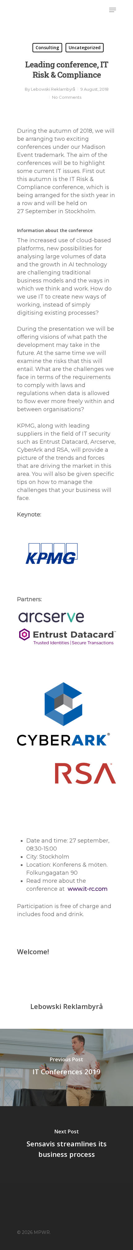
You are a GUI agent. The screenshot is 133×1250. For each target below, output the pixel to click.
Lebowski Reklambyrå (53, 89)
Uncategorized (85, 47)
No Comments (66, 97)
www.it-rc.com (88, 889)
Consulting (47, 47)
